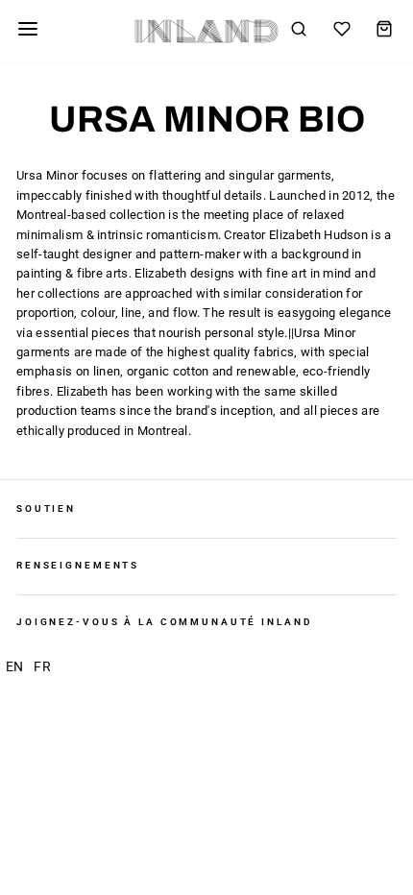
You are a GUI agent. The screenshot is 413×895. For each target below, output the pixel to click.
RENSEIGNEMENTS (77, 565)
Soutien (46, 508)
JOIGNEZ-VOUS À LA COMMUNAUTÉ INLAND (164, 622)
